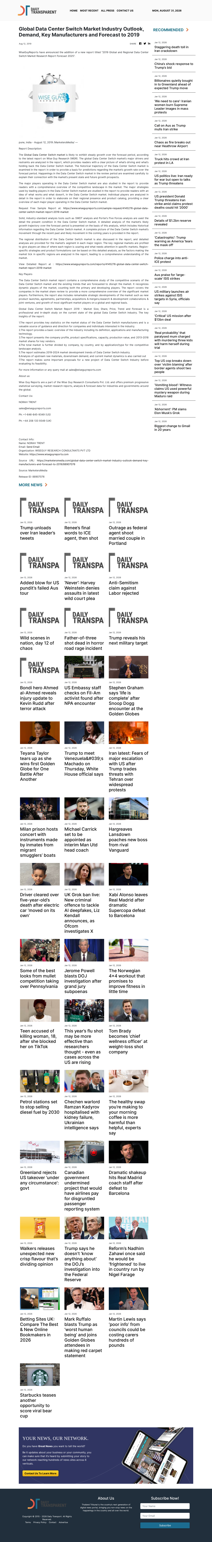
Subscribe (165, 1525)
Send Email (33, 446)
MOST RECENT (89, 10)
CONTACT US (125, 10)
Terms (28, 1522)
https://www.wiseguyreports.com (49, 454)
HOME (74, 10)
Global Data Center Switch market (44, 154)
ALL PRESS (107, 10)
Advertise (63, 1522)
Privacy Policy (39, 1522)
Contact (52, 1522)
